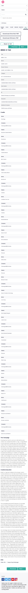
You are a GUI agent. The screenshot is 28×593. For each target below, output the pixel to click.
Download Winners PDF (11, 38)
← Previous (14, 47)
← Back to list (7, 44)
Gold (7, 27)
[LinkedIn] (9, 579)
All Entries (25, 28)
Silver (11, 27)
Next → (23, 47)
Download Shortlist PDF (11, 34)
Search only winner (7, 18)
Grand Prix (2, 28)
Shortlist (21, 28)
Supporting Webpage (12, 562)
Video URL (3, 562)
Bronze (16, 27)
